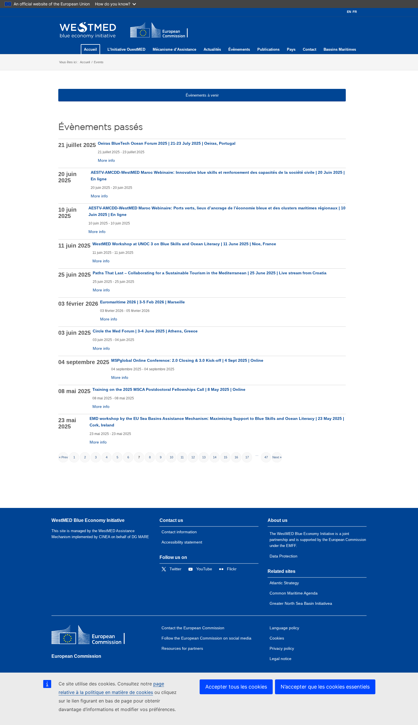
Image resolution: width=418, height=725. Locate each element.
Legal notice (280, 658)
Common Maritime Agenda (294, 593)
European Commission (76, 656)
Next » (277, 457)
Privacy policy (282, 648)
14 (214, 457)
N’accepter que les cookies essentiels (325, 687)
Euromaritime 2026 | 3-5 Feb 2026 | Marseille (142, 302)
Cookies (277, 638)
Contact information (179, 532)
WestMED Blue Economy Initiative (88, 520)
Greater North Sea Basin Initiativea (301, 603)
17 (247, 457)
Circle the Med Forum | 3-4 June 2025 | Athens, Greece (145, 331)
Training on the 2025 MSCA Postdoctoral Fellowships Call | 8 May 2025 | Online (168, 389)
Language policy (284, 628)
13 (204, 457)
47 (266, 457)
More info (106, 160)
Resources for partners (182, 648)
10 (171, 457)
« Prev (63, 457)
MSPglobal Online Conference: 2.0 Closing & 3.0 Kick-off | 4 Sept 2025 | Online (187, 360)
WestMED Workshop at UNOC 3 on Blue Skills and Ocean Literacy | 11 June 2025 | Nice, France (184, 244)
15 (225, 457)
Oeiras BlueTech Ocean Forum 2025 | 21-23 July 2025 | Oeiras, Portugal (166, 143)
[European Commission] (92, 636)
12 (193, 457)
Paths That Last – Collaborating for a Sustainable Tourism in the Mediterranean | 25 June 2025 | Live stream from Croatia (209, 273)
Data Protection (283, 556)
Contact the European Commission (193, 628)
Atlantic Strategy (284, 583)
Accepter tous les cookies (236, 687)
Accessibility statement (182, 542)
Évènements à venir (202, 95)
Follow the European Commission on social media (206, 638)
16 (236, 457)
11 (182, 457)
